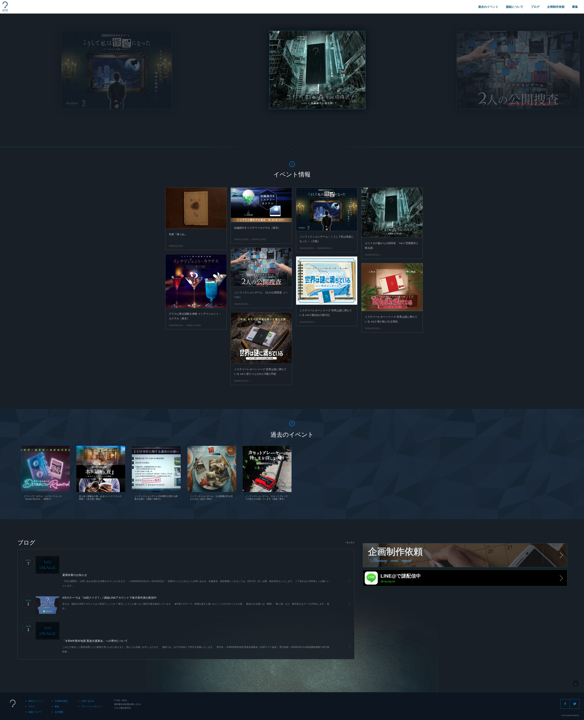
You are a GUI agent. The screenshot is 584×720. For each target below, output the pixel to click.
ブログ (535, 6)
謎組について (514, 6)
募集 (575, 6)
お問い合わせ (87, 701)
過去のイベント (488, 6)
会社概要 (59, 712)
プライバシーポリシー (92, 706)
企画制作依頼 (556, 6)
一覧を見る (350, 542)
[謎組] (5, 7)
